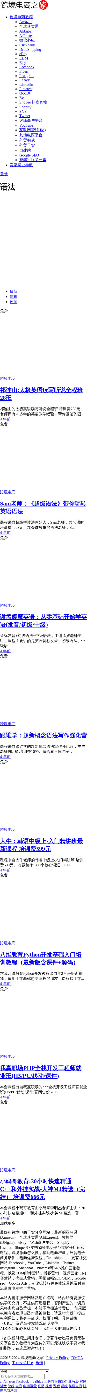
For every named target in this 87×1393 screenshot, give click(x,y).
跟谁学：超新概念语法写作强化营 (43, 735)
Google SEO (29, 155)
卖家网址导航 (21, 165)
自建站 (25, 150)
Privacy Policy (57, 1358)
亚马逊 (73, 1381)
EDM (23, 58)
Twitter (24, 116)
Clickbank (27, 45)
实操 (83, 1381)
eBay (23, 54)
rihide (39, 1381)
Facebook (26, 67)
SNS (23, 111)
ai (1, 1381)
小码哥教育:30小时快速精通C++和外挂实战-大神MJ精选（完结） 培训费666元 (42, 1189)
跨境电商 (7, 378)
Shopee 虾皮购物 (33, 102)
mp (32, 1381)
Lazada (24, 80)
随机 (13, 297)
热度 (13, 302)
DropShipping (30, 49)
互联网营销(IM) (32, 130)
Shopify (25, 107)
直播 (41, 1386)
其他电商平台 (31, 135)
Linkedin (26, 84)
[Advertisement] (43, 241)
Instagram (26, 76)
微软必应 (27, 40)
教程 (11, 1386)
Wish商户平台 (31, 120)
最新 (13, 291)
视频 (48, 1386)
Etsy (22, 63)
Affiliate (25, 36)
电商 (18, 1386)
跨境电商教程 (21, 17)
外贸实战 (27, 140)
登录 (4, 174)
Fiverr (24, 71)
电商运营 (30, 1386)
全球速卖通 (29, 26)
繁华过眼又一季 (32, 160)
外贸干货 (27, 145)
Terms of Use (22, 1363)
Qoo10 (24, 93)
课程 (56, 1386)
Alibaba (25, 31)
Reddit (24, 98)
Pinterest (25, 89)
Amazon (25, 22)
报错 (39, 1363)
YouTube (26, 125)
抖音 (3, 1386)
